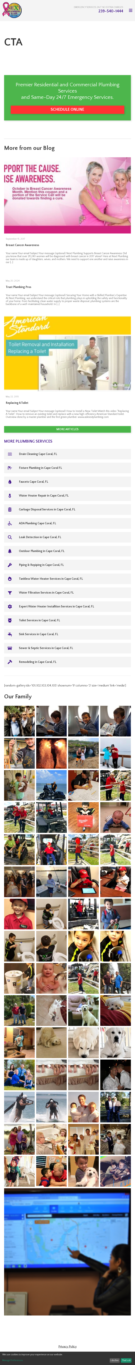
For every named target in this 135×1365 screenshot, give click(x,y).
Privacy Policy (67, 1346)
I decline (114, 1360)
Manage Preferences (12, 1360)
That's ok (126, 1360)
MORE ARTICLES (67, 429)
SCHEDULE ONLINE (67, 109)
